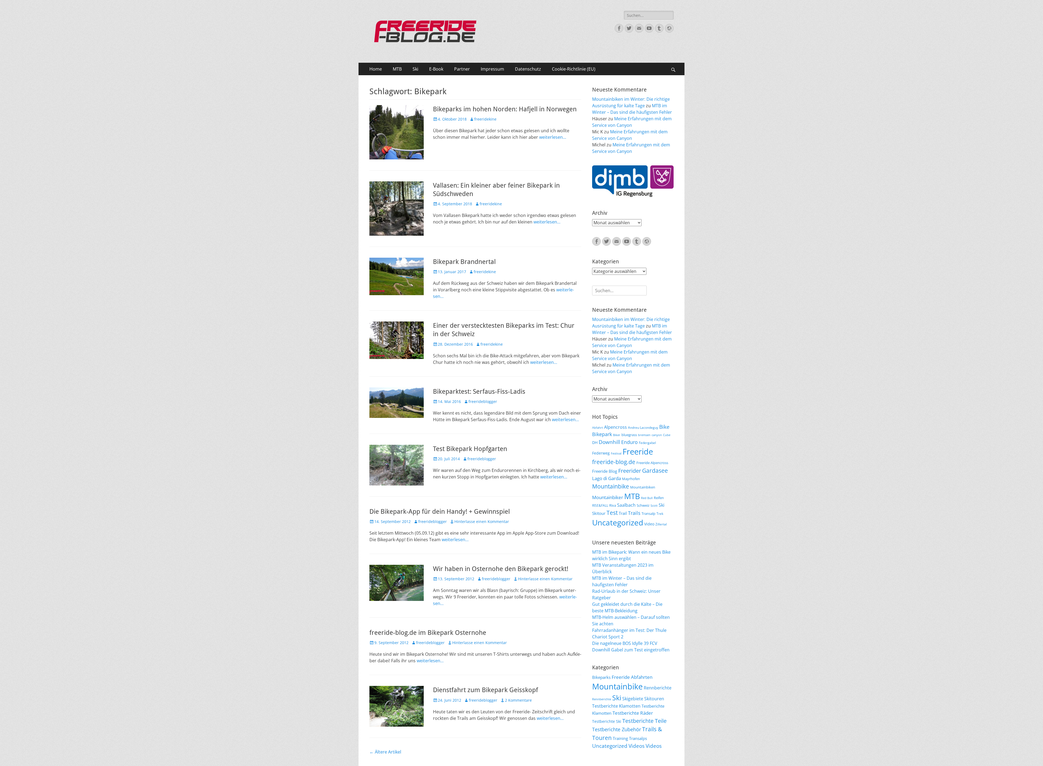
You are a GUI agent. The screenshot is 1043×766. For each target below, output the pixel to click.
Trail (623, 513)
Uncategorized (617, 522)
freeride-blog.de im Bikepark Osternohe (427, 632)
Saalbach (626, 505)
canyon (657, 435)
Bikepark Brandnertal (464, 262)
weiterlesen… (552, 137)
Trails (634, 513)
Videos (637, 745)
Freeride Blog (604, 471)
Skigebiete (632, 699)
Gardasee (655, 470)
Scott (654, 505)
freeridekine (485, 119)
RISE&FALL (600, 505)
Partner (462, 69)
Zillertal (661, 524)
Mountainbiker (607, 497)
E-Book (436, 69)
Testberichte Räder (632, 713)
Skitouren (654, 699)
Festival (616, 453)
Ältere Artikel (385, 752)
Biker (616, 435)
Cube (666, 435)
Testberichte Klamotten (616, 706)
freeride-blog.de (613, 462)
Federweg (601, 453)
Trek (659, 513)
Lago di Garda (606, 478)
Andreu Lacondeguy (643, 427)
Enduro (629, 442)
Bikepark (602, 434)
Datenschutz (528, 69)
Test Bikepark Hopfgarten (470, 449)
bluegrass (629, 434)
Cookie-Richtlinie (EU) (573, 69)
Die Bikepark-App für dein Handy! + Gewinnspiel (439, 511)
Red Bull (647, 498)
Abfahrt (597, 428)
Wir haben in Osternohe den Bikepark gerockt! (500, 569)
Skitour (598, 513)
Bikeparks (601, 677)
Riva (612, 505)
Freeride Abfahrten (632, 677)
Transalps (638, 738)
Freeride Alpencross (652, 462)
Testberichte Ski (606, 721)
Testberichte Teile (644, 720)
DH (595, 442)
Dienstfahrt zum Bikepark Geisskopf (485, 690)
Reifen (659, 497)
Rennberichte (657, 688)
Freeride (638, 451)
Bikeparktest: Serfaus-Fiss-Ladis (479, 391)
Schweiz (643, 505)
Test (612, 512)
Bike (664, 426)
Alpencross (615, 427)
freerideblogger (483, 401)
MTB (397, 69)
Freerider (629, 470)
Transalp (648, 513)
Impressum (492, 69)
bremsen (644, 435)
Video (649, 524)
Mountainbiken (642, 487)
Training (620, 738)
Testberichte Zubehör (616, 729)
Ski (415, 69)
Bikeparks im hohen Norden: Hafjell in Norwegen (505, 109)
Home (375, 69)
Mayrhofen (631, 478)
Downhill (609, 442)
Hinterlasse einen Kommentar (481, 521)
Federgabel (647, 442)
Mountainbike (610, 486)
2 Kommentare (518, 700)
